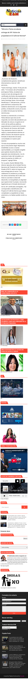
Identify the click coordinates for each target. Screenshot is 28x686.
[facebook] (11, 5)
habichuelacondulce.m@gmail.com (17, 555)
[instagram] (17, 5)
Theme (11, 676)
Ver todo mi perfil (5, 565)
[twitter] (14, 5)
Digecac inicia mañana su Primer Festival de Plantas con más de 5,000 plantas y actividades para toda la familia (13, 648)
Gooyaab (22, 676)
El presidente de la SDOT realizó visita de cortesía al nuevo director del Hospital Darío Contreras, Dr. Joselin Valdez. (13, 640)
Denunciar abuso (5, 531)
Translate (13, 629)
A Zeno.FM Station (5, 498)
